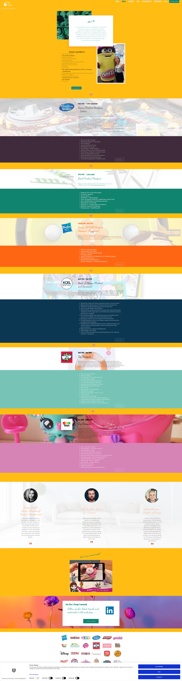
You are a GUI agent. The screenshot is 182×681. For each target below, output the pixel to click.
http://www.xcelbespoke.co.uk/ (111, 294)
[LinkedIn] (110, 610)
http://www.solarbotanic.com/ (98, 185)
